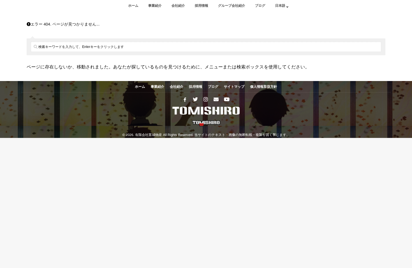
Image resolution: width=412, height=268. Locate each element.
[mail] (216, 99)
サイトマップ (234, 87)
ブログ (260, 6)
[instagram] (206, 99)
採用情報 (201, 6)
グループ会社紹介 (231, 6)
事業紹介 (155, 6)
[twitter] (195, 99)
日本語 (280, 6)
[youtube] (226, 99)
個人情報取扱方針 (263, 87)
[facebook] (185, 99)
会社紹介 (178, 6)
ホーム (133, 6)
